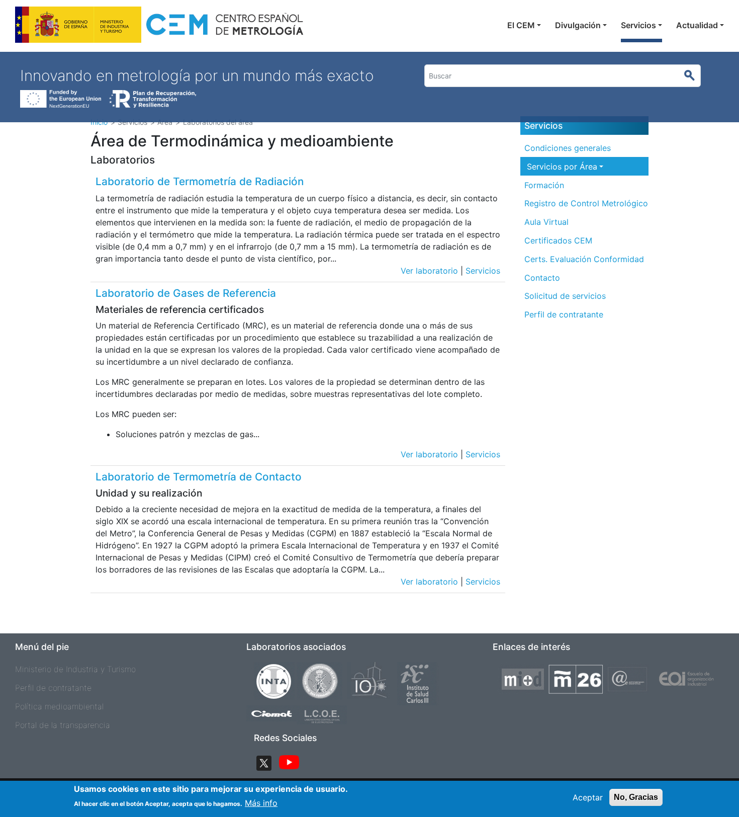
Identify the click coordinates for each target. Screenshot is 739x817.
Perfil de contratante (563, 314)
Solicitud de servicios (565, 296)
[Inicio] (160, 27)
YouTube (289, 763)
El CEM (521, 25)
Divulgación (578, 25)
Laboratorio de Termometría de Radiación (200, 181)
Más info (261, 803)
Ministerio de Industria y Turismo (75, 669)
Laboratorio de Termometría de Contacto (199, 476)
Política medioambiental (59, 706)
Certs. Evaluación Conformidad (584, 259)
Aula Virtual (546, 222)
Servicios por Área (562, 166)
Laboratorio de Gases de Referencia (186, 293)
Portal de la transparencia (62, 725)
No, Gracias (636, 797)
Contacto (542, 278)
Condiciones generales (567, 148)
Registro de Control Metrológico (586, 203)
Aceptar (588, 797)
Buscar (693, 76)
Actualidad (697, 25)
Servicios (638, 25)
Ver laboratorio (429, 271)
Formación (544, 185)
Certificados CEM (558, 240)
